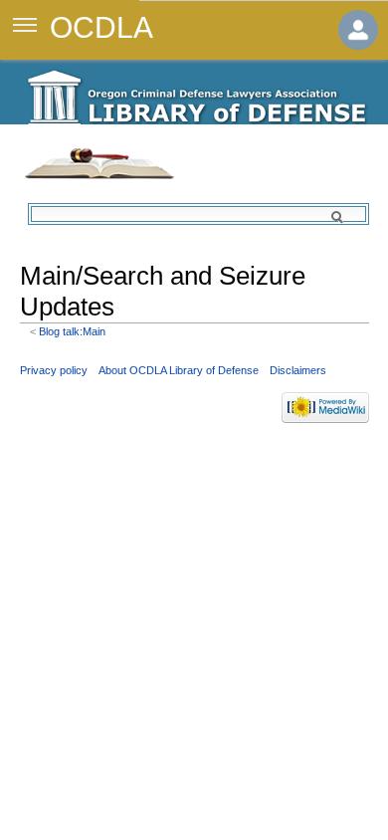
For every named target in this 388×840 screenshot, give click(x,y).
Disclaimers (298, 370)
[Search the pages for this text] (347, 217)
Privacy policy (54, 370)
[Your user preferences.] (358, 30)
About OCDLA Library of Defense (178, 370)
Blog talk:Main (72, 331)
